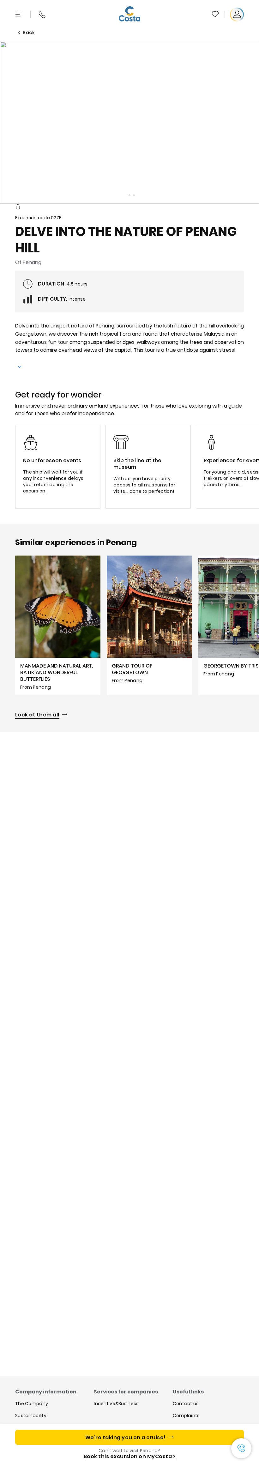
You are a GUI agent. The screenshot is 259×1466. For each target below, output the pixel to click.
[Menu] (19, 14)
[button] (216, 14)
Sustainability (30, 1415)
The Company (31, 1403)
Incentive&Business (116, 1403)
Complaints (186, 1415)
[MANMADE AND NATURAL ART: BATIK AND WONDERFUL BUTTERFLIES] (57, 625)
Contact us (186, 1403)
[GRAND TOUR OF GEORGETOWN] (149, 625)
